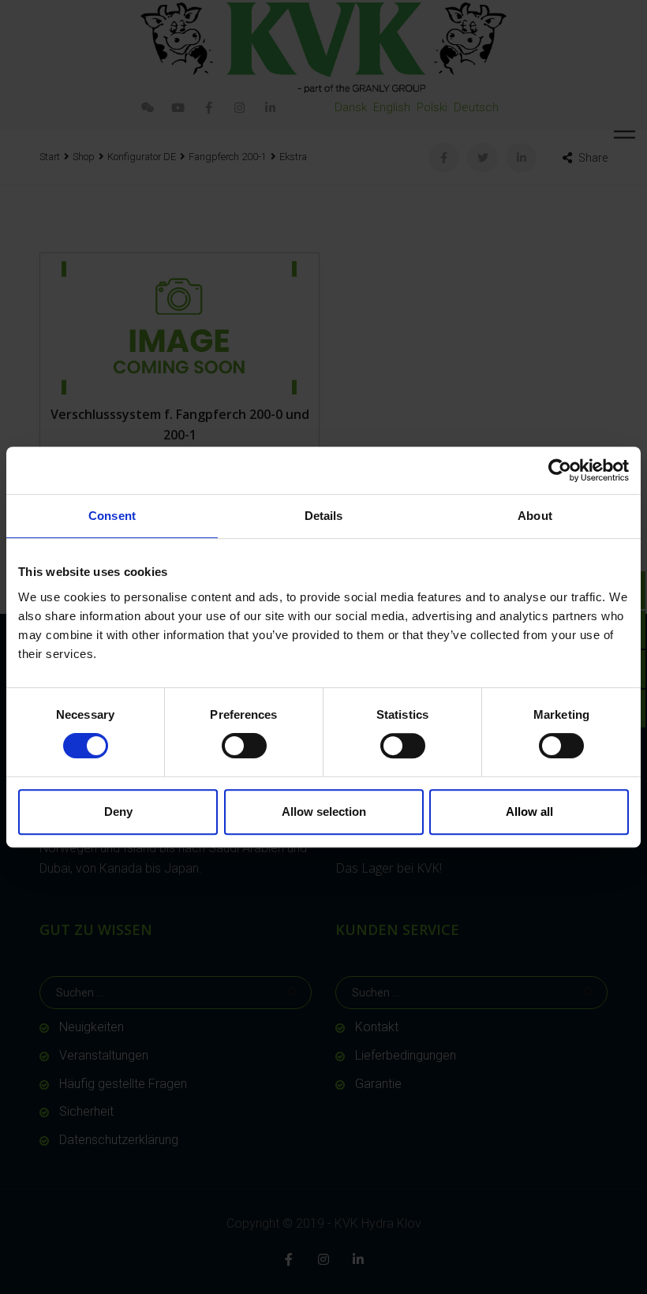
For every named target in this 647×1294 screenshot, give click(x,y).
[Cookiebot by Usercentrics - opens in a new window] (560, 470)
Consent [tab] (112, 515)
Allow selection (324, 811)
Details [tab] (324, 515)
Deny (118, 811)
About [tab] (535, 515)
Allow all (529, 811)
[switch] (244, 745)
